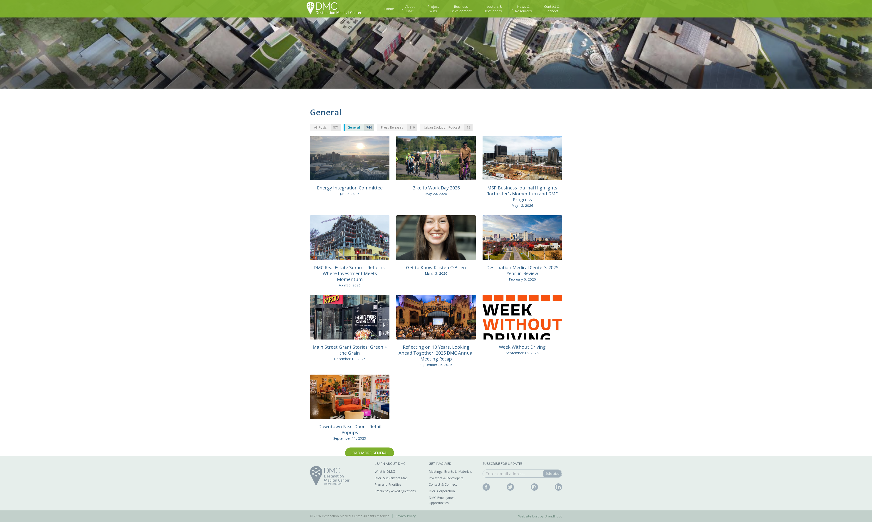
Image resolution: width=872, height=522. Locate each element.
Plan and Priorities (388, 484)
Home (389, 8)
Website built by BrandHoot (540, 516)
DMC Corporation (442, 491)
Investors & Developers (492, 8)
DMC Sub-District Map (391, 478)
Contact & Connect (552, 8)
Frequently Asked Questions (395, 491)
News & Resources (523, 8)
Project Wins (433, 8)
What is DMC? (385, 471)
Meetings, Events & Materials (450, 471)
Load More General (369, 452)
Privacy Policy (406, 516)
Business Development (461, 8)
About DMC (410, 8)
